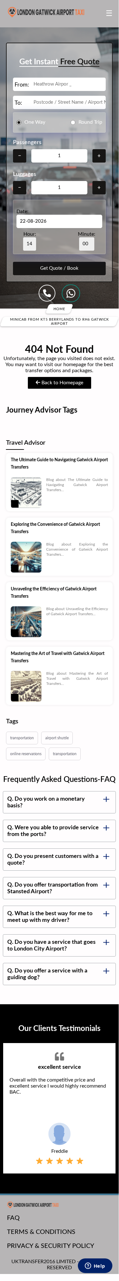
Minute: (86, 234)
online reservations (25, 754)
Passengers (27, 142)
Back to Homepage (61, 382)
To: (18, 103)
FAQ (13, 1218)
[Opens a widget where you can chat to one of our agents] (95, 1266)
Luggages (24, 174)
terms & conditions (41, 1232)
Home (59, 308)
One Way (34, 122)
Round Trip (90, 122)
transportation (22, 738)
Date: (22, 211)
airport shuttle (57, 738)
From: (22, 85)
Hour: (29, 234)
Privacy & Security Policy (50, 1246)
